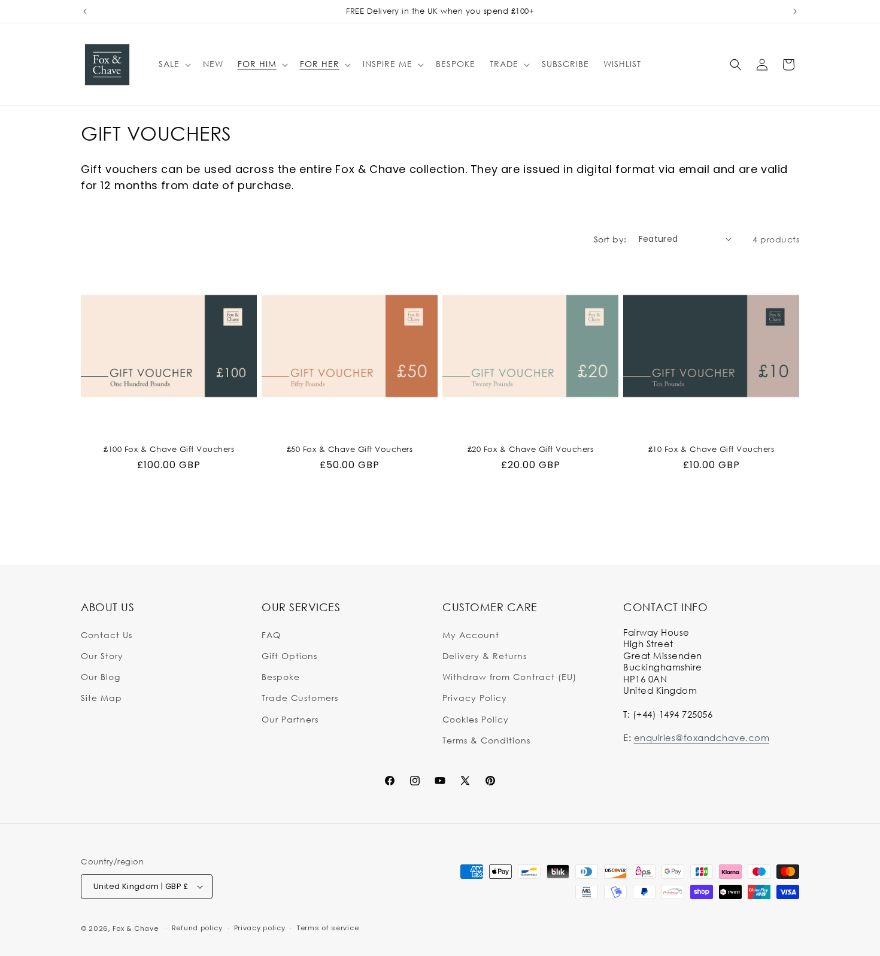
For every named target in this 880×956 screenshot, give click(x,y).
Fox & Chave (136, 928)
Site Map (101, 698)
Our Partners (290, 719)
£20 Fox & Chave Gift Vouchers (531, 449)
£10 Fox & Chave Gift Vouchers (711, 449)
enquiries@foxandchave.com (702, 737)
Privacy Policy (474, 698)
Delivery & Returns (484, 655)
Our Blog (100, 676)
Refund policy (197, 928)
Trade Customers (300, 698)
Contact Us (106, 634)
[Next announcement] (795, 11)
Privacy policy (260, 928)
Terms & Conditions (486, 740)
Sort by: (610, 239)
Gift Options (289, 655)
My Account (470, 634)
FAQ (271, 634)
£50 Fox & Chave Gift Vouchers (350, 449)
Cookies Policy (475, 719)
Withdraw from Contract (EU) (509, 676)
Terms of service (327, 928)
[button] (173, 64)
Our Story (102, 655)
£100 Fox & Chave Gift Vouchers (169, 449)
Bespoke (281, 676)
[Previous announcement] (85, 11)
